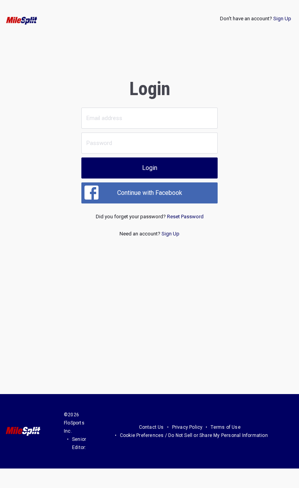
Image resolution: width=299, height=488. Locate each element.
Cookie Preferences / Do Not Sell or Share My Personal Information (194, 435)
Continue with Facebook (149, 192)
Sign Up (282, 18)
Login (149, 168)
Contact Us (151, 427)
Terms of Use (225, 427)
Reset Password (185, 216)
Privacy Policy (187, 427)
